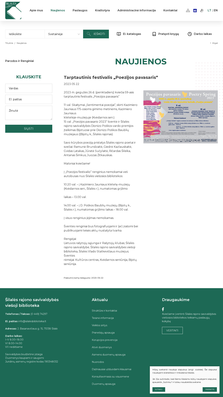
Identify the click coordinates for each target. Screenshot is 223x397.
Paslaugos (80, 10)
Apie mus (36, 10)
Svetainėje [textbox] (55, 34)
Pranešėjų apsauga (103, 332)
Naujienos (58, 10)
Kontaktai (170, 10)
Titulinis (9, 43)
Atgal (215, 43)
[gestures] (201, 10)
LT (209, 10)
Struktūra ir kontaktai (104, 310)
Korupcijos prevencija (104, 340)
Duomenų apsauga (103, 383)
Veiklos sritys (99, 325)
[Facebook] (163, 309)
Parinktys (209, 389)
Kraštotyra (102, 10)
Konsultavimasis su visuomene (110, 376)
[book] (195, 10)
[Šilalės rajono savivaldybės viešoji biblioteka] (13, 10)
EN (216, 10)
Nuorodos (98, 362)
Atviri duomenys (102, 347)
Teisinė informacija (103, 318)
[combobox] (64, 34)
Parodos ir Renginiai (19, 61)
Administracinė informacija (136, 10)
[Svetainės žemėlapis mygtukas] (188, 10)
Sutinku (158, 389)
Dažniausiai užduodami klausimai (111, 369)
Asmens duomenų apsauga (108, 354)
